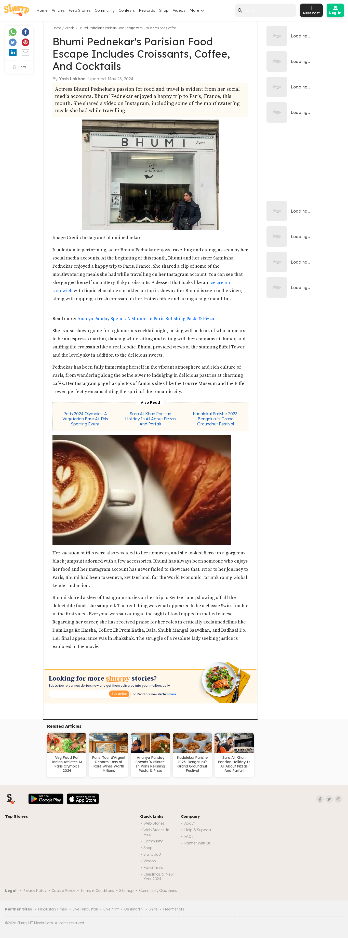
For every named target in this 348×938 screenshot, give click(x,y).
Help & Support (197, 829)
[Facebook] (320, 799)
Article (69, 28)
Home (42, 10)
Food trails (153, 867)
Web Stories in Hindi (156, 832)
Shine (153, 909)
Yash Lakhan (72, 79)
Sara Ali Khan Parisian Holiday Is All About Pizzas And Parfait (150, 418)
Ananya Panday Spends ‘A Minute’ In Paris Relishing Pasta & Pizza (145, 319)
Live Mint (110, 909)
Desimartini (133, 909)
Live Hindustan (85, 909)
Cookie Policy (63, 890)
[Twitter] (329, 799)
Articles (58, 10)
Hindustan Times (52, 909)
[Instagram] (338, 799)
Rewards (147, 10)
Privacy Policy (34, 890)
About (189, 823)
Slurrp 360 (152, 854)
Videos (179, 10)
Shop (164, 10)
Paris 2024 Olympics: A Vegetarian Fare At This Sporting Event (85, 418)
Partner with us (197, 843)
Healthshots (173, 909)
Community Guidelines (158, 890)
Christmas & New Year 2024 (158, 876)
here (172, 694)
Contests (127, 10)
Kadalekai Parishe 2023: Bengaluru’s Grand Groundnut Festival (215, 418)
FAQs (189, 836)
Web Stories (80, 10)
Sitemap (126, 890)
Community (105, 10)
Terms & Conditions (97, 890)
